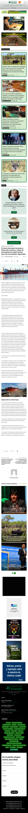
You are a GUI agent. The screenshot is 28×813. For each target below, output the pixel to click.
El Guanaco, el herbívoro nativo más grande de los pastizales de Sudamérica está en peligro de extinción (13, 176)
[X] (25, 2)
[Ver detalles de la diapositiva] (14, 12)
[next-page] (15, 573)
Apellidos (4, 775)
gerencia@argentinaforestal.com (11, 702)
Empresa (4, 785)
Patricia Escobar (11, 75)
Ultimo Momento (10, 246)
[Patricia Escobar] (2, 257)
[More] (17, 261)
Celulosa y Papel (14, 506)
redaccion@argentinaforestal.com (11, 711)
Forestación (5, 75)
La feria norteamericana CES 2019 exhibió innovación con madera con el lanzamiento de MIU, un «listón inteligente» (21, 461)
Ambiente (4, 180)
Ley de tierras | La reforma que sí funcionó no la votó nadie (14, 232)
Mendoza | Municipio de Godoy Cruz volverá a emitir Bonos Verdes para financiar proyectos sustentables (14, 567)
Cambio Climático (14, 564)
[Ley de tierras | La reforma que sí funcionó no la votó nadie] (14, 224)
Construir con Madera (6, 100)
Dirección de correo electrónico (9, 765)
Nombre (4, 770)
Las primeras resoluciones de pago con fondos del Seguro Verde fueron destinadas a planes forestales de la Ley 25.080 (7, 462)
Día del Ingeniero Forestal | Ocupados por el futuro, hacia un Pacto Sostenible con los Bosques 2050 (14, 205)
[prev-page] (13, 573)
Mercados (3, 246)
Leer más (14, 212)
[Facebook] (25, 5)
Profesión (4, 780)
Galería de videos (6, 127)
